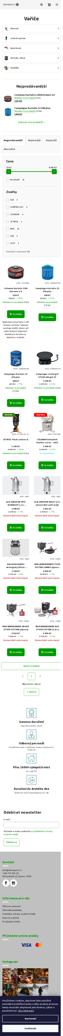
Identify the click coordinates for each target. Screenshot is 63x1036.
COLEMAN (16, 214)
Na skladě (17, 179)
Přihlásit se (11, 842)
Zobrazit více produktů (30, 122)
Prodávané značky (11, 921)
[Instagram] (13, 883)
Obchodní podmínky (12, 910)
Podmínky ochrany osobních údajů (18, 914)
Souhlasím (30, 1028)
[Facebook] (5, 883)
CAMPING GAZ (18, 207)
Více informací (26, 1010)
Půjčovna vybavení (11, 906)
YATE (14, 243)
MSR (14, 228)
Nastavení (30, 1018)
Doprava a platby (10, 917)
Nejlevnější (34, 140)
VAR (14, 236)
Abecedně (9, 149)
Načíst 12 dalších (32, 666)
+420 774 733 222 (10, 873)
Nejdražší (51, 140)
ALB (14, 199)
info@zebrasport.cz (12, 870)
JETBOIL (16, 221)
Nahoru (33, 691)
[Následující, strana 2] (31, 676)
